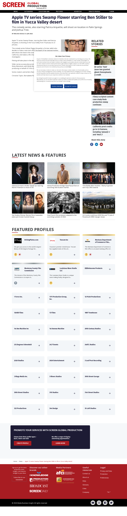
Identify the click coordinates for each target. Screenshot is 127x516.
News (20, 461)
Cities (84, 488)
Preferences (104, 478)
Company (86, 492)
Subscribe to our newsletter (19, 478)
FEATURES (59, 11)
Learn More (60, 443)
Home (15, 461)
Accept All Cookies (70, 86)
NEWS (16, 11)
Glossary (86, 485)
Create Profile (22, 443)
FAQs (84, 481)
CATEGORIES (28, 11)
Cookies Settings (57, 86)
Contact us (86, 474)
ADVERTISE (78, 11)
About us (86, 477)
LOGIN (112, 11)
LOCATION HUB (44, 11)
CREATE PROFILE (94, 11)
